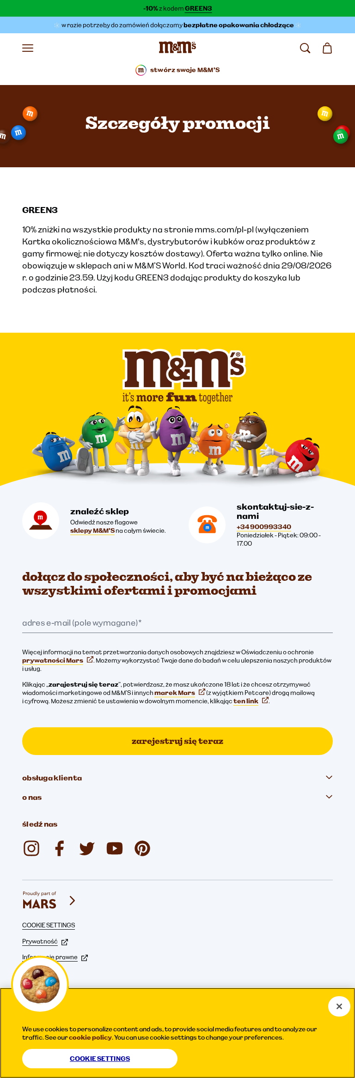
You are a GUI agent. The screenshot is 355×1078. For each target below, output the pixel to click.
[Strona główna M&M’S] (177, 48)
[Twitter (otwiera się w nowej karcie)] (87, 848)
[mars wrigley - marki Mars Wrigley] (50, 900)
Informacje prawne (50, 957)
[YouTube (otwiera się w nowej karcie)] (115, 848)
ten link (245, 701)
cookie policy (90, 1037)
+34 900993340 (264, 526)
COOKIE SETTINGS (48, 925)
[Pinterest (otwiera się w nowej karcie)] (142, 848)
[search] (305, 48)
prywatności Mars (52, 660)
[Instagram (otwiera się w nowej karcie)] (31, 848)
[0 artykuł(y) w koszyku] (327, 48)
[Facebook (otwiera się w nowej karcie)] (59, 848)
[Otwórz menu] (27, 48)
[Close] (339, 1006)
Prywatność (40, 941)
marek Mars (174, 692)
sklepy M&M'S (92, 530)
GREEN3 (198, 8)
